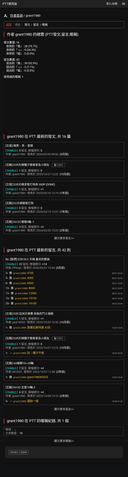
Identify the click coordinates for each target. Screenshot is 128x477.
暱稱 (45, 24)
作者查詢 (16, 15)
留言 (36, 24)
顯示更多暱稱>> (64, 441)
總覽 (9, 24)
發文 (27, 24)
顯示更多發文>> (64, 238)
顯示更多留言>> (64, 409)
